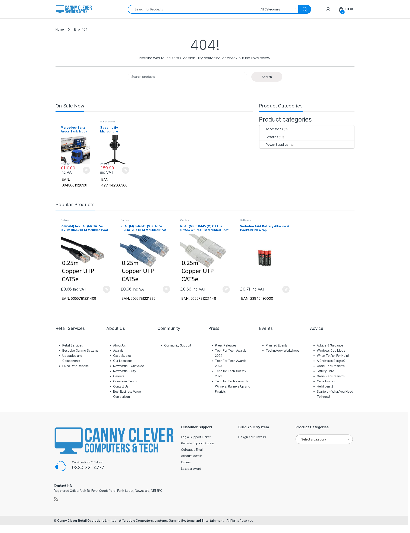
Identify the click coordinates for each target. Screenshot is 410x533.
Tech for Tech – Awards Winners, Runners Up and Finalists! (232, 386)
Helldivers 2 (325, 386)
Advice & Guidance (330, 345)
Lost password (191, 468)
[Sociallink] (56, 499)
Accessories (108, 121)
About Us (119, 345)
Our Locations (122, 361)
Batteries (272, 137)
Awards (118, 350)
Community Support (177, 345)
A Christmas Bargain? (331, 361)
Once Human (326, 381)
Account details (191, 456)
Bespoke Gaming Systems (80, 350)
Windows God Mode (331, 350)
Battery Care (325, 371)
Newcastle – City (124, 371)
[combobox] (193, 9)
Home (60, 29)
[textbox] (324, 439)
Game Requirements (331, 366)
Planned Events (276, 345)
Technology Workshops (282, 350)
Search (267, 77)
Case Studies (122, 355)
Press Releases (225, 345)
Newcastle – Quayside (128, 366)
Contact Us (120, 386)
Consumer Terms (125, 381)
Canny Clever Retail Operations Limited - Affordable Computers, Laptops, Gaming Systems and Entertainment (140, 520)
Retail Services (72, 345)
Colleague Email (192, 449)
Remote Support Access (198, 443)
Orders (186, 462)
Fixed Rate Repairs (75, 366)
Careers (118, 376)
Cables (65, 220)
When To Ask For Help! (333, 355)
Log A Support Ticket (196, 437)
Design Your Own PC (252, 437)
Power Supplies (277, 144)
